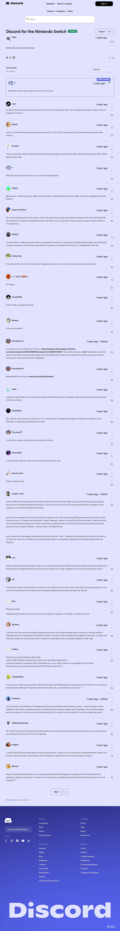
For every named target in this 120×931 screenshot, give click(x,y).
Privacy (84, 852)
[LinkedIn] (14, 58)
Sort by (97, 69)
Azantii (14, 124)
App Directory (45, 835)
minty (14, 389)
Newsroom (85, 835)
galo (13, 601)
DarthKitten (17, 411)
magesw (15, 745)
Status (41, 831)
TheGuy (15, 649)
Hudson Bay (17, 256)
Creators (42, 864)
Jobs (82, 827)
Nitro (41, 827)
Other (70, 11)
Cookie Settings (87, 856)
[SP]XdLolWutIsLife (20, 723)
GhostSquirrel (17, 341)
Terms (83, 848)
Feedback (50, 4)
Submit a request (64, 4)
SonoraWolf (17, 453)
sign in (13, 800)
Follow (102, 32)
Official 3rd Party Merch (49, 881)
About (83, 823)
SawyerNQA (17, 297)
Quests (42, 877)
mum (14, 104)
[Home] (14, 4)
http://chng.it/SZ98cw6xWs (41, 377)
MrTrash (15, 766)
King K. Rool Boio (19, 210)
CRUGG (15, 234)
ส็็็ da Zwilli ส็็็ (17, 432)
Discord (50, 11)
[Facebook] (7, 58)
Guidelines (85, 860)
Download (43, 823)
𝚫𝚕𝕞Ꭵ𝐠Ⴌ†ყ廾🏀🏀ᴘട (20, 277)
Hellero (15, 188)
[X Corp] (10, 58)
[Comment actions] (109, 83)
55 (113, 58)
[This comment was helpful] (112, 104)
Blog (41, 856)
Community (44, 868)
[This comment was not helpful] (112, 111)
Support (42, 848)
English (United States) (18, 830)
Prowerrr (15, 146)
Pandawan (16, 698)
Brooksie (15, 625)
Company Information (90, 873)
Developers (44, 873)
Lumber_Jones (18, 494)
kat (13, 579)
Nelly (14, 37)
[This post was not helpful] (111, 46)
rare (13, 558)
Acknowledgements (89, 864)
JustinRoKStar (18, 677)
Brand (83, 831)
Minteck (15, 320)
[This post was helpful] (111, 38)
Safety (41, 852)
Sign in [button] (104, 4)
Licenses (84, 868)
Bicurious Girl (17, 473)
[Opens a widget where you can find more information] (111, 927)
